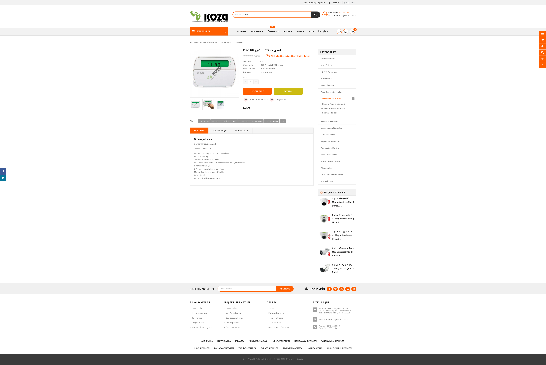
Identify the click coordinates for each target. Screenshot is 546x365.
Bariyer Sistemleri (270, 348)
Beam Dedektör (329, 113)
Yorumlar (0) (220, 130)
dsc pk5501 (243, 121)
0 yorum (257, 56)
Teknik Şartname (275, 318)
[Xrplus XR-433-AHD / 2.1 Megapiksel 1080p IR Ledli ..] (325, 235)
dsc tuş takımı (271, 121)
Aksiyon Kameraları (329, 121)
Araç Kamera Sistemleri (331, 92)
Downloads (241, 130)
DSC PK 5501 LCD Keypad (231, 42)
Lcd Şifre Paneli (228, 121)
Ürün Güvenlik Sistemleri (332, 175)
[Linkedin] (347, 289)
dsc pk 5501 (204, 121)
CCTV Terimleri (274, 322)
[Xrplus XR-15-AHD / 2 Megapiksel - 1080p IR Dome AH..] (325, 202)
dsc (282, 121)
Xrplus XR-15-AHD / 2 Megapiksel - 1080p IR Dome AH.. (343, 202)
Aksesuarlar (326, 168)
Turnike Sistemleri (247, 348)
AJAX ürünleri (327, 65)
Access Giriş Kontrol (330, 148)
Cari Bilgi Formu (232, 322)
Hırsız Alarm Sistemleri (205, 42)
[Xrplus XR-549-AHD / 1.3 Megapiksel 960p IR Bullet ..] (325, 268)
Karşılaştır (280, 99)
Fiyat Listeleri (231, 308)
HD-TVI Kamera (224, 341)
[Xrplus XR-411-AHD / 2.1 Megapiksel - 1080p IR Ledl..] (325, 219)
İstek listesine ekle (258, 99)
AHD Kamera (207, 341)
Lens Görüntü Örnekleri (278, 327)
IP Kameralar (326, 79)
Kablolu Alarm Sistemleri (333, 104)
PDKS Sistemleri (328, 135)
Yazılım (271, 308)
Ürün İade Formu (233, 327)
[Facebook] (329, 289)
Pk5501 (215, 121)
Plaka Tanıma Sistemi (330, 161)
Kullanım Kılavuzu (276, 313)
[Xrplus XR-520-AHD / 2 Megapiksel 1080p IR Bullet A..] (325, 252)
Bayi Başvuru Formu (234, 318)
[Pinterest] (353, 289)
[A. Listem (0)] (339, 31)
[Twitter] (335, 289)
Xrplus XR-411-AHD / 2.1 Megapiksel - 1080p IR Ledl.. (343, 219)
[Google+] (341, 289)
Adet (245, 77)
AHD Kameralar (328, 59)
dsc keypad (257, 121)
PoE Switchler (327, 181)
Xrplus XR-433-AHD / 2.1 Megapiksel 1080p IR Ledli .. (342, 235)
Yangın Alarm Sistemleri (331, 128)
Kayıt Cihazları (327, 85)
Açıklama (199, 130)
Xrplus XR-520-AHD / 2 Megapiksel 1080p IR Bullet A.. (343, 252)
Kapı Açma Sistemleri (330, 141)
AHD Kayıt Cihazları (258, 341)
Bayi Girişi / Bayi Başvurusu (314, 3)
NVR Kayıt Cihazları (281, 341)
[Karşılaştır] (345, 31)
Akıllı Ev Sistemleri (329, 155)
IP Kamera (239, 341)
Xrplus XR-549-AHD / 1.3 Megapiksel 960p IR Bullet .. (343, 268)
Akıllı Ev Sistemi (315, 348)
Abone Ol (285, 288)
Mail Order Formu (233, 313)
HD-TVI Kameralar (329, 72)
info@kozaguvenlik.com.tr (344, 15)
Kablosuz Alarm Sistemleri (334, 108)
